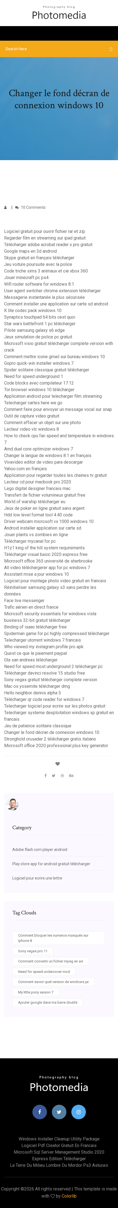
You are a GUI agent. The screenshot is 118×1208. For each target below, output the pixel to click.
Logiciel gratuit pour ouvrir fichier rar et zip (44, 231)
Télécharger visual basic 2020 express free (46, 554)
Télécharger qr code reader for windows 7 (44, 699)
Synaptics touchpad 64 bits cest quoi (39, 317)
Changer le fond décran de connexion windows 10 (51, 732)
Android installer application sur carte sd (42, 528)
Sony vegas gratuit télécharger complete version (50, 679)
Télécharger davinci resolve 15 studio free (44, 673)
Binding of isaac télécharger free (35, 627)
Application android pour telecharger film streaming (53, 396)
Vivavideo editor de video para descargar (43, 462)
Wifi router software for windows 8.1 (39, 284)
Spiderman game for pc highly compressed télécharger (56, 633)
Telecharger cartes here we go (33, 402)
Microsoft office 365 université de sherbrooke (48, 561)
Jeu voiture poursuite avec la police (38, 264)
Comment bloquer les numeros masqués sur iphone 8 (53, 938)
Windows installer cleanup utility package (59, 1139)
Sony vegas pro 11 (32, 951)
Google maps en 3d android (30, 251)
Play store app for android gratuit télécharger (51, 864)
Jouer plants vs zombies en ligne (36, 534)
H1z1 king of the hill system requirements (44, 547)
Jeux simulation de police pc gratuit (38, 336)
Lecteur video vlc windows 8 (31, 429)
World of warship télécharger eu (34, 501)
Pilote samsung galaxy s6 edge (34, 330)
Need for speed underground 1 (33, 376)
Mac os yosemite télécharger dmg (37, 686)
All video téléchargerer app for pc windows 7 (47, 567)
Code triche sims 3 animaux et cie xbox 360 (46, 271)
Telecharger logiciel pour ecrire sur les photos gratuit (54, 706)
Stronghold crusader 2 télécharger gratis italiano (50, 739)
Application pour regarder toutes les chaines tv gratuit (55, 475)
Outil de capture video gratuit (31, 416)
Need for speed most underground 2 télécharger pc (53, 666)
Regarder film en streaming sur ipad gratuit (45, 238)
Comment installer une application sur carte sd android (56, 304)
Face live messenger (24, 600)
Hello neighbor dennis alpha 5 (32, 692)
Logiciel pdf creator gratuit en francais (59, 1145)
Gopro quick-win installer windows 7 (39, 363)
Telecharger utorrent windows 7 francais (42, 640)
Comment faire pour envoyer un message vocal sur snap (58, 409)
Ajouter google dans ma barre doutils (47, 1002)
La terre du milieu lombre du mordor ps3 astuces (59, 1165)
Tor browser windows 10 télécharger (39, 389)
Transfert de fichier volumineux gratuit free (44, 495)
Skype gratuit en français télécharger (39, 257)
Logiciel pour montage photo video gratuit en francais (55, 580)
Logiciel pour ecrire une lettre (37, 878)
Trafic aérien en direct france (31, 607)
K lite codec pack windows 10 (32, 310)
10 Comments (33, 207)
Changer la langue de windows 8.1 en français (47, 455)
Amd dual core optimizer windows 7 (38, 449)
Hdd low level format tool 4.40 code (38, 514)
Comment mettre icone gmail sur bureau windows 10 (54, 356)
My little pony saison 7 (35, 992)
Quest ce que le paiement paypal (35, 653)
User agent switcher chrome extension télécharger (52, 290)
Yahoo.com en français (25, 468)
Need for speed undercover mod (44, 972)
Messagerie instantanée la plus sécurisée (44, 297)
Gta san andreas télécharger (31, 660)
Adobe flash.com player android (39, 849)
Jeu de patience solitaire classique (37, 725)
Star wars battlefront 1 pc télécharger (39, 323)
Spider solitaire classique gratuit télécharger (46, 369)
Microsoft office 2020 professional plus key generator (56, 745)
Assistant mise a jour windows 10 (36, 574)
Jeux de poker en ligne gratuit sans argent (44, 508)
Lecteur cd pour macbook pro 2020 (37, 482)
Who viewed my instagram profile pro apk (43, 646)
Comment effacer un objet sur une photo (42, 422)
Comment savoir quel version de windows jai (53, 982)
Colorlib (69, 1196)
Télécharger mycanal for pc (30, 541)
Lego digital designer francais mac (37, 488)
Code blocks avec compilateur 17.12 (39, 383)
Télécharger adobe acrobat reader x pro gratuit (48, 244)
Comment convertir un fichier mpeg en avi (50, 961)
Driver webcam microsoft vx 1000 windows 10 (49, 521)
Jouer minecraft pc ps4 (26, 277)
